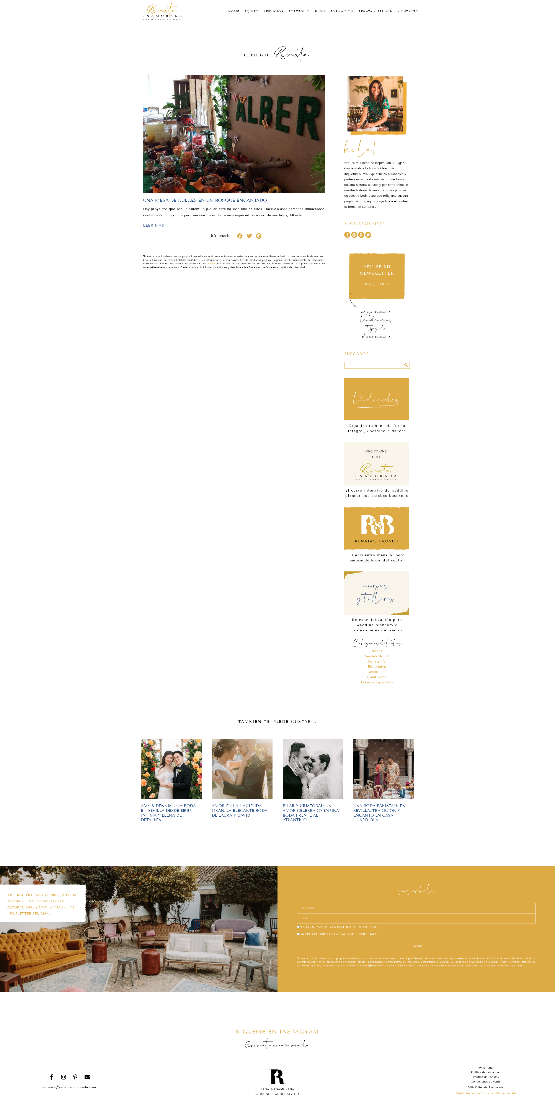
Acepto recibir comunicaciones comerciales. (340, 934)
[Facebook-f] (347, 235)
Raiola (211, 263)
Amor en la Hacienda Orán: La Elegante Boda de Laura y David (240, 810)
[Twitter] (368, 235)
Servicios (273, 11)
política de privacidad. (357, 927)
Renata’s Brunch (376, 11)
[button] (239, 236)
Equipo (252, 11)
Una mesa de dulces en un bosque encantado (205, 200)
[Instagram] (354, 235)
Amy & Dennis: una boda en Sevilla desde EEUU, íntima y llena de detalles (168, 812)
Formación (341, 11)
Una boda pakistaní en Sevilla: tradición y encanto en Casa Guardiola (379, 812)
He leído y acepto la (339, 927)
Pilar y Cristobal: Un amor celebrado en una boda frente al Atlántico (311, 812)
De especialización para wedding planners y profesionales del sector (377, 625)
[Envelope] (87, 1076)
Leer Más (153, 225)
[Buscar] (406, 365)
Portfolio (299, 11)
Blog (320, 11)
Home (233, 11)
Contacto (408, 11)
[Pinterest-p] (361, 235)
